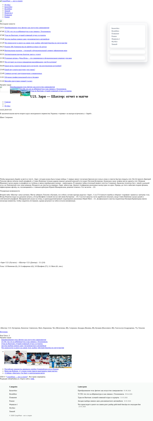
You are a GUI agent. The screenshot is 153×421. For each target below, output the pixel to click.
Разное (7, 17)
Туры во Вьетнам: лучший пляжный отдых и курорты (25, 35)
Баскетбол (8, 7)
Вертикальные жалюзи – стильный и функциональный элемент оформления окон (35, 50)
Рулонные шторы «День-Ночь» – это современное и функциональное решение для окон (38, 58)
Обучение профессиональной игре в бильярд (21, 77)
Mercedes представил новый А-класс (18, 81)
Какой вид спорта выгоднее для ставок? (19, 70)
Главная (7, 102)
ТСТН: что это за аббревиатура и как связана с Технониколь (27, 31)
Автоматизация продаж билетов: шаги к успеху (22, 54)
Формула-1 (8, 13)
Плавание (8, 15)
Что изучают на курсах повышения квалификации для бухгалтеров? (30, 62)
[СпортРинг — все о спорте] (11, 1)
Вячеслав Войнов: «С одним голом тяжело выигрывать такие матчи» (31, 371)
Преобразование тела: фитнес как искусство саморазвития (26, 28)
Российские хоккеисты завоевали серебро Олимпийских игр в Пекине (31, 369)
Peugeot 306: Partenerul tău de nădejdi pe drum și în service (25, 47)
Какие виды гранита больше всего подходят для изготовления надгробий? (32, 66)
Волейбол (8, 9)
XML (32, 379)
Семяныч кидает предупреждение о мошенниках (23, 73)
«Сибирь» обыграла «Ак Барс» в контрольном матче (24, 373)
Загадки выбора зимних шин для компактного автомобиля (26, 39)
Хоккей (7, 11)
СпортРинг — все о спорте (17, 377)
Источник (4, 332)
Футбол (7, 5)
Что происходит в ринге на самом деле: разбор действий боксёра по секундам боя (35, 43)
